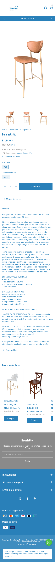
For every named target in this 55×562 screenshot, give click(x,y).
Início (4, 130)
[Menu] (4, 8)
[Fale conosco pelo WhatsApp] (48, 542)
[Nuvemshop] (27, 544)
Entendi (8, 556)
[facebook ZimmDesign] (27, 498)
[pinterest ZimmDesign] (35, 498)
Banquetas (13, 130)
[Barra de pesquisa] (45, 8)
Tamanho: (9, 173)
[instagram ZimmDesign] (20, 498)
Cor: (6, 162)
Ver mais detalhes (12, 157)
